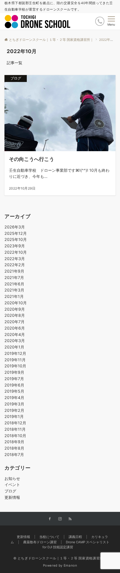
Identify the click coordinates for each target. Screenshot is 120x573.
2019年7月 (14, 378)
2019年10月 (15, 365)
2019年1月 (14, 416)
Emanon (70, 565)
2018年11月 (15, 429)
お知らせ (12, 478)
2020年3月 (14, 340)
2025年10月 (15, 239)
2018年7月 (14, 454)
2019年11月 (15, 359)
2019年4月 (14, 397)
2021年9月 (14, 271)
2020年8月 (14, 315)
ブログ (10, 491)
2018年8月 (14, 448)
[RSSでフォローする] (70, 519)
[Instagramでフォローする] (60, 519)
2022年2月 (14, 264)
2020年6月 (14, 328)
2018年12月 (15, 422)
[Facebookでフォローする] (50, 519)
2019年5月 (14, 391)
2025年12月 (15, 233)
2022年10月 (15, 252)
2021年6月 (14, 283)
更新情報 (12, 497)
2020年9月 (14, 309)
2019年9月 (14, 372)
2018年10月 (15, 435)
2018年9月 (14, 441)
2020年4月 (14, 334)
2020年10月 (15, 302)
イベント (12, 484)
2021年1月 (14, 296)
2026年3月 (14, 227)
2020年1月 (14, 347)
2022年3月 (14, 258)
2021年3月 (14, 290)
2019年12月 (15, 353)
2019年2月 (14, 410)
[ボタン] (99, 21)
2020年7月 (14, 321)
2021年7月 (14, 277)
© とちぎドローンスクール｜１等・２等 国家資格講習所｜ (60, 558)
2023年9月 (14, 245)
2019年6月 (14, 385)
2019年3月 (14, 404)
